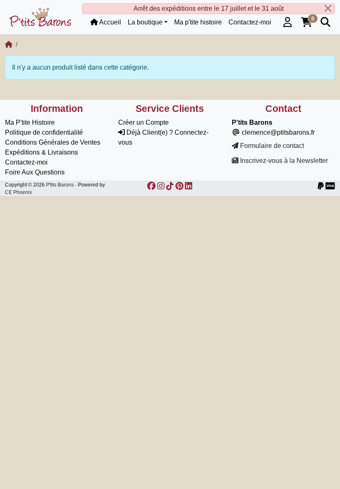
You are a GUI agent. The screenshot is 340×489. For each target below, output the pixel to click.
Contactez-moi (26, 162)
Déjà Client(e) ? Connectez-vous (163, 137)
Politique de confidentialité (44, 132)
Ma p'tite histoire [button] (198, 22)
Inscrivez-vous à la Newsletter (283, 160)
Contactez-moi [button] (249, 22)
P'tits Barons (60, 185)
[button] (287, 22)
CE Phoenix (18, 192)
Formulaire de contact (271, 145)
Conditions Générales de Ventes (52, 142)
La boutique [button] (145, 22)
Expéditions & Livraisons (41, 152)
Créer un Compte (143, 122)
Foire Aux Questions (35, 172)
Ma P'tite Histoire (30, 122)
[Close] (328, 8)
